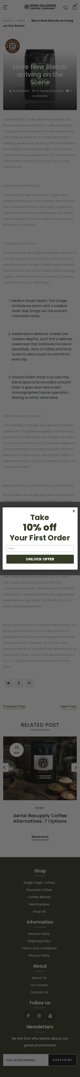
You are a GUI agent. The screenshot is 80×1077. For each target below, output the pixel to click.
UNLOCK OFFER (40, 559)
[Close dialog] (73, 511)
